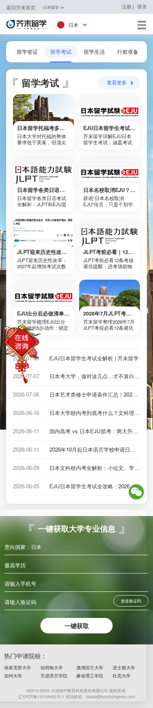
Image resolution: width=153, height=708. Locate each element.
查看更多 (116, 82)
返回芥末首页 (20, 7)
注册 (126, 6)
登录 (142, 6)
